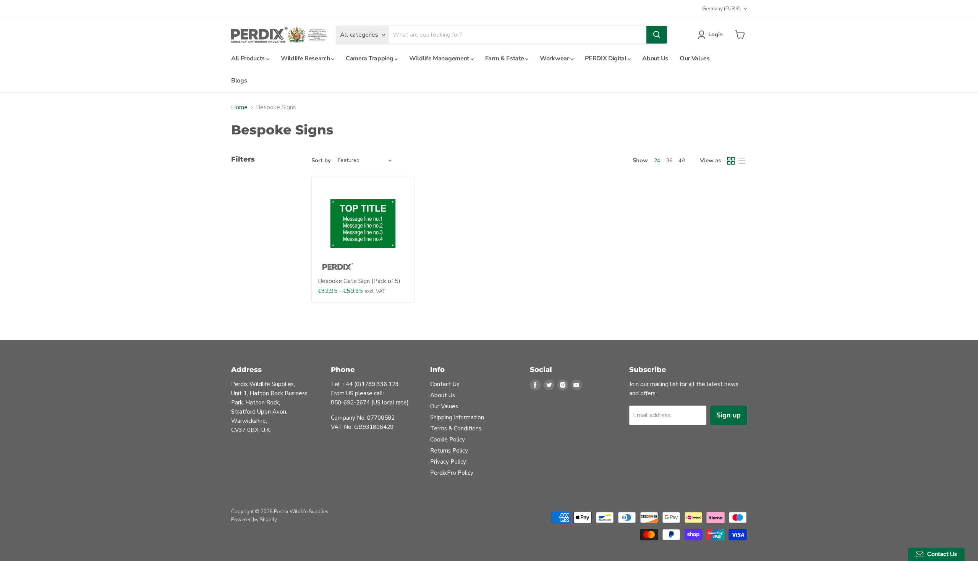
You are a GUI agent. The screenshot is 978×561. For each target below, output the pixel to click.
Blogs (239, 80)
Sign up (728, 415)
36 (669, 160)
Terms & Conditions (455, 428)
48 (681, 160)
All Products (248, 58)
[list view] (741, 160)
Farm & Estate (505, 58)
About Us (655, 58)
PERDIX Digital (606, 58)
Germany (721, 8)
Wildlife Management (440, 58)
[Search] (656, 35)
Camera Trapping (370, 58)
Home (239, 107)
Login (715, 34)
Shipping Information (457, 417)
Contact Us (444, 384)
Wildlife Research (306, 58)
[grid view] (730, 160)
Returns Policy (449, 450)
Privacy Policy (448, 462)
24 (657, 160)
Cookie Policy (447, 439)
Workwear (555, 58)
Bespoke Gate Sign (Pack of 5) (359, 281)
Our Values (695, 58)
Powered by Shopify (254, 519)
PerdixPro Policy (451, 473)
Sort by (321, 160)
